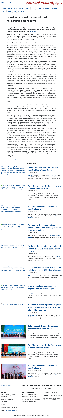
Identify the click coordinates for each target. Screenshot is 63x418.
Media (10, 8)
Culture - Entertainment (42, 8)
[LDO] (13, 170)
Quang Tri (30, 294)
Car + (14, 11)
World (9, 11)
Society (4, 8)
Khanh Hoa (30, 275)
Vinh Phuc (30, 194)
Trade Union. (33, 31)
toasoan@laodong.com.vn (12, 410)
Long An (30, 175)
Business (21, 8)
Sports (15, 8)
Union (32, 8)
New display (21, 11)
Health (4, 11)
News (27, 8)
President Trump (32, 315)
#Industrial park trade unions (17, 159)
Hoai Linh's (57, 257)
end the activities (51, 175)
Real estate (54, 8)
